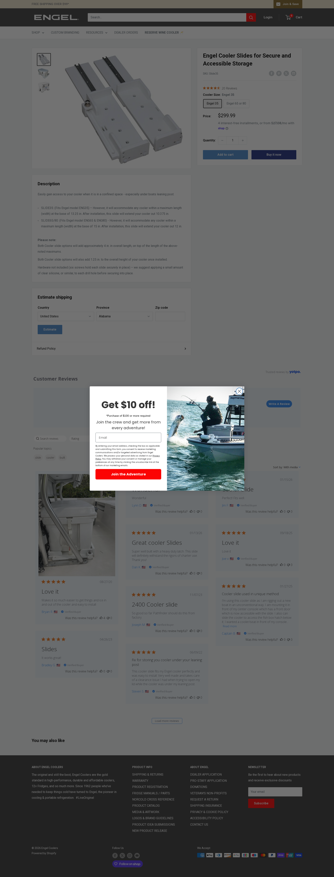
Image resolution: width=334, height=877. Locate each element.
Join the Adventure (128, 474)
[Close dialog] (239, 391)
